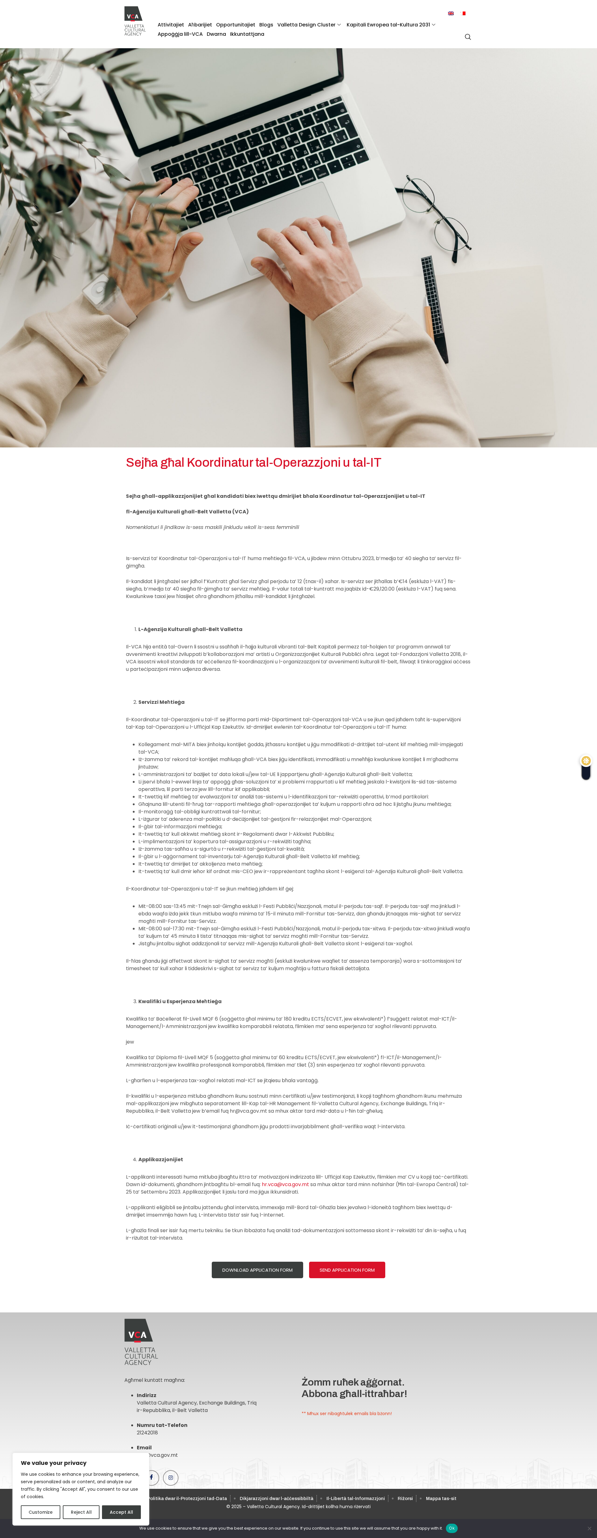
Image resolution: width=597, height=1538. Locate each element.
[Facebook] (151, 1478)
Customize (41, 1512)
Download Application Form (257, 1270)
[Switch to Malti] (463, 13)
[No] (589, 1528)
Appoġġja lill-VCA (180, 34)
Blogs (266, 24)
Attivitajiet (171, 24)
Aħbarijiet (200, 24)
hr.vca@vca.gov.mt (285, 1184)
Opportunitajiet (235, 24)
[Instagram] (170, 1478)
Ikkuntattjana (247, 34)
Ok (452, 1528)
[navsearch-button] (466, 33)
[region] (80, 1489)
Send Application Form (347, 1270)
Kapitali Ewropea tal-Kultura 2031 (388, 24)
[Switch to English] (451, 13)
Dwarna (216, 34)
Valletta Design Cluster (306, 24)
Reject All (81, 1512)
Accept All (121, 1512)
